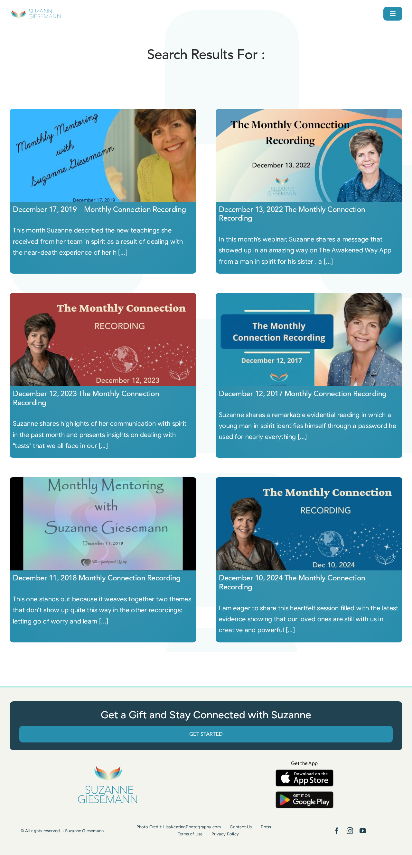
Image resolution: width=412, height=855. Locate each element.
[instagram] (350, 831)
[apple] (304, 773)
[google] (304, 794)
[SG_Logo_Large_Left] (36, 11)
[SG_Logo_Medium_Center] (107, 765)
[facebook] (336, 831)
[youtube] (363, 831)
